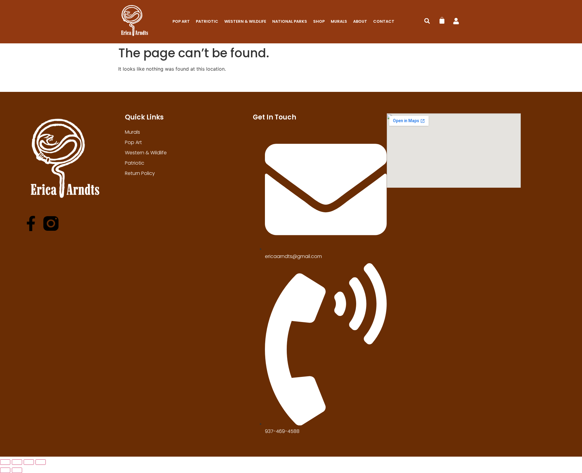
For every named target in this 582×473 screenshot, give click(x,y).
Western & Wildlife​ (245, 21)
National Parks (289, 21)
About (360, 21)
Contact (383, 21)
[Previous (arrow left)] (5, 470)
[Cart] (442, 20)
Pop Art (181, 21)
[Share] (29, 462)
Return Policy (140, 173)
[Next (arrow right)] (17, 470)
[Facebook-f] (30, 223)
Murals (339, 21)
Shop (319, 21)
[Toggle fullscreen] (17, 462)
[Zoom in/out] (5, 462)
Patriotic (207, 21)
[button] (427, 21)
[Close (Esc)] (40, 462)
